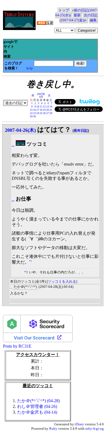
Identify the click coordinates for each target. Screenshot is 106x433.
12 (44, 106)
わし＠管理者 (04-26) (37, 406)
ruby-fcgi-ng (94, 428)
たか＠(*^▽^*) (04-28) (38, 400)
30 (34, 116)
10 (37, 106)
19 (44, 109)
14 (50, 106)
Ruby (53, 428)
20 (47, 109)
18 (41, 109)
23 (34, 113)
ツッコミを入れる (62, 281)
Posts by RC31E (17, 346)
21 (50, 109)
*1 (30, 261)
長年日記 (81, 131)
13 (47, 106)
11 (41, 106)
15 (31, 109)
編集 (93, 20)
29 (31, 116)
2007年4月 (41, 95)
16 (34, 109)
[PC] (20, 144)
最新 (77, 15)
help (29, 68)
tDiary (79, 424)
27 (47, 113)
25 (41, 113)
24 (37, 113)
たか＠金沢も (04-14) (37, 412)
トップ (63, 10)
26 (44, 113)
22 (31, 113)
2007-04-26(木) (20, 130)
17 (37, 109)
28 (50, 113)
